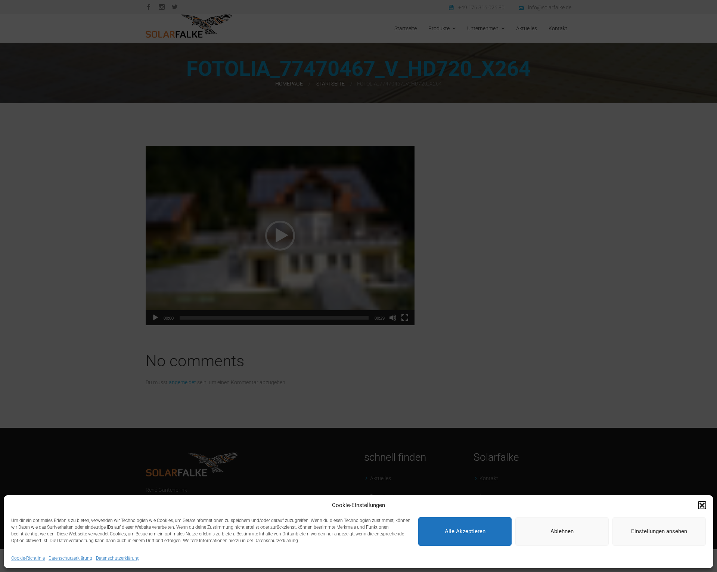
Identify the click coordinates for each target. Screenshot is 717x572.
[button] (702, 505)
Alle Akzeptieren (465, 531)
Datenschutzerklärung (70, 558)
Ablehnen (562, 531)
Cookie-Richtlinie (28, 558)
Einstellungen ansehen (659, 531)
